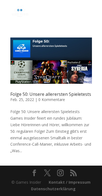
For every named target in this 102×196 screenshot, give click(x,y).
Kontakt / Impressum (70, 182)
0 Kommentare (51, 99)
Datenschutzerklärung (53, 188)
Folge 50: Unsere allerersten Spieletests (50, 94)
